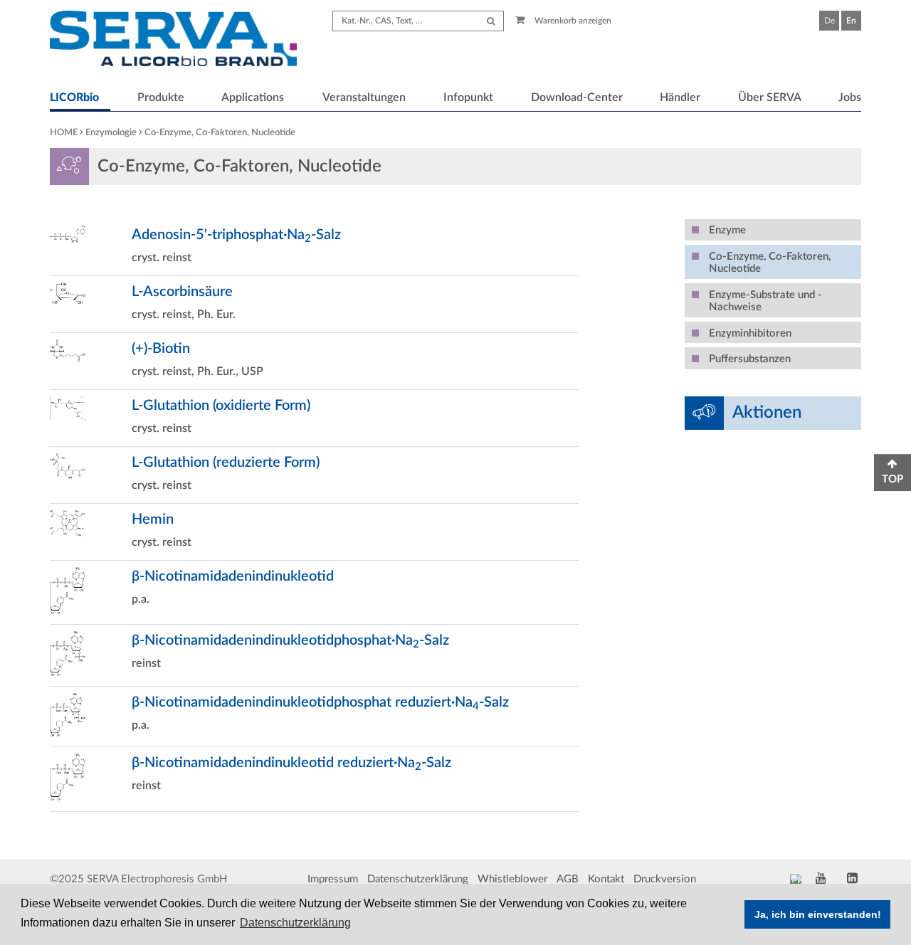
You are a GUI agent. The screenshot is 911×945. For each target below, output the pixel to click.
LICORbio (74, 97)
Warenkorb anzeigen (571, 20)
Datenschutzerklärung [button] (295, 923)
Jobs (849, 97)
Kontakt (606, 879)
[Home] (173, 40)
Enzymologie (111, 132)
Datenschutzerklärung (417, 879)
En (851, 20)
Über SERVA (769, 97)
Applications (252, 97)
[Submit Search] (490, 21)
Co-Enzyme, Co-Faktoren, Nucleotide (219, 132)
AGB (568, 879)
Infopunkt (468, 97)
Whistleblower (512, 879)
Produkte (160, 97)
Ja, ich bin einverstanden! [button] (817, 914)
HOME (64, 132)
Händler (680, 97)
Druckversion (664, 879)
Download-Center (577, 97)
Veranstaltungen (364, 97)
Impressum (332, 879)
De (829, 20)
